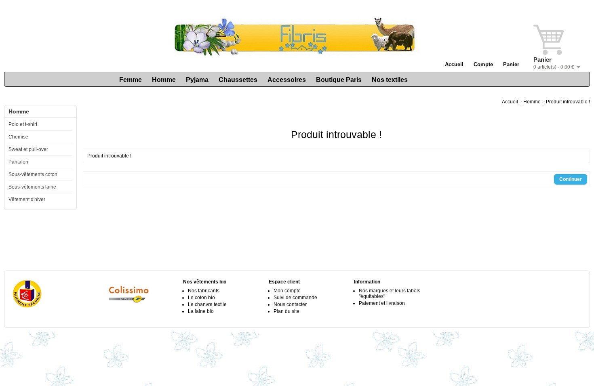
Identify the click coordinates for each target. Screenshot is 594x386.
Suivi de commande (295, 297)
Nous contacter (290, 304)
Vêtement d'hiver (26, 199)
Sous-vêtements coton (32, 174)
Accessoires (287, 79)
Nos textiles (390, 79)
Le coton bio (201, 297)
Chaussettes (238, 79)
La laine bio (201, 311)
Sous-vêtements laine (32, 187)
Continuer (570, 179)
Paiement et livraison (382, 303)
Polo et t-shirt (22, 124)
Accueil (454, 64)
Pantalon (18, 162)
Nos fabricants (203, 291)
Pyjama (197, 79)
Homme (164, 79)
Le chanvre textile (207, 304)
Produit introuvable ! (568, 102)
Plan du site (286, 311)
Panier (511, 64)
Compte (483, 64)
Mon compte (287, 291)
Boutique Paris (339, 79)
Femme (130, 79)
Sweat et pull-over (28, 149)
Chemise (18, 137)
